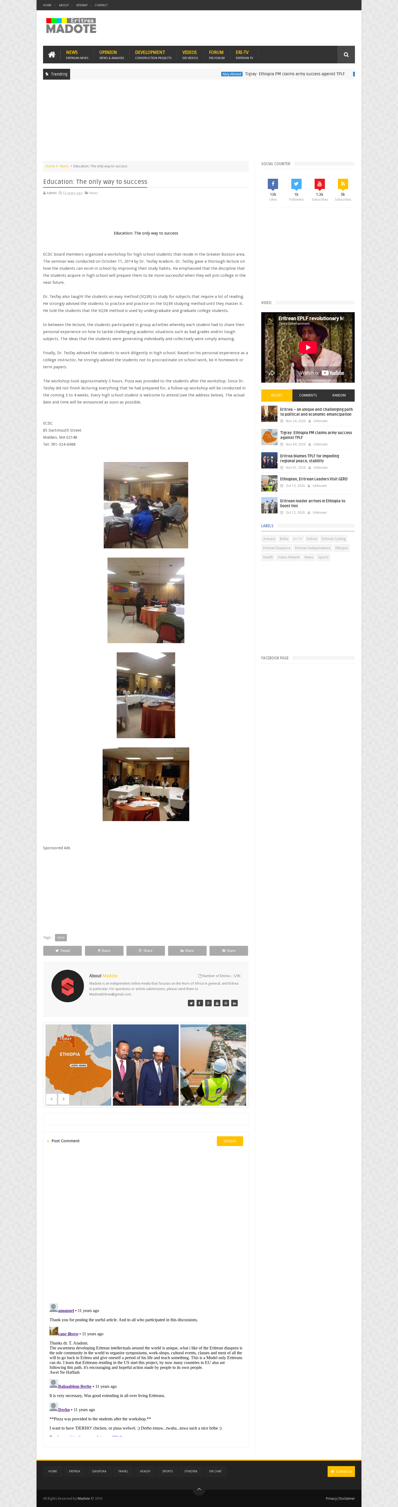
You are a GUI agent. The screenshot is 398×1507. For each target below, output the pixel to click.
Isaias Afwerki (289, 557)
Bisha (284, 539)
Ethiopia (341, 548)
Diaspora (99, 1471)
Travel (123, 1471)
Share (105, 951)
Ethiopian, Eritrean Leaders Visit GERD (314, 479)
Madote (84, 1498)
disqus (230, 1141)
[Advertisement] (199, 123)
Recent (277, 395)
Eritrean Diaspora (276, 548)
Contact (101, 5)
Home (47, 5)
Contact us (343, 1471)
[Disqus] (145, 1224)
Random (339, 395)
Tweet (65, 951)
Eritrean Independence (313, 548)
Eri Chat (215, 1471)
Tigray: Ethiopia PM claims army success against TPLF (255, 73)
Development (153, 54)
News (77, 54)
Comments (308, 395)
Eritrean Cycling (334, 539)
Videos (190, 54)
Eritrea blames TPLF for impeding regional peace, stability (309, 458)
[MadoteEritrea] (191, 1003)
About (64, 5)
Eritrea (312, 539)
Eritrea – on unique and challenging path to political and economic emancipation (316, 412)
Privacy (331, 1498)
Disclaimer (347, 1498)
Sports (323, 557)
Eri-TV (244, 54)
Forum (217, 54)
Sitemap (81, 5)
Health (268, 557)
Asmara (269, 539)
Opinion (111, 54)
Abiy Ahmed (191, 74)
